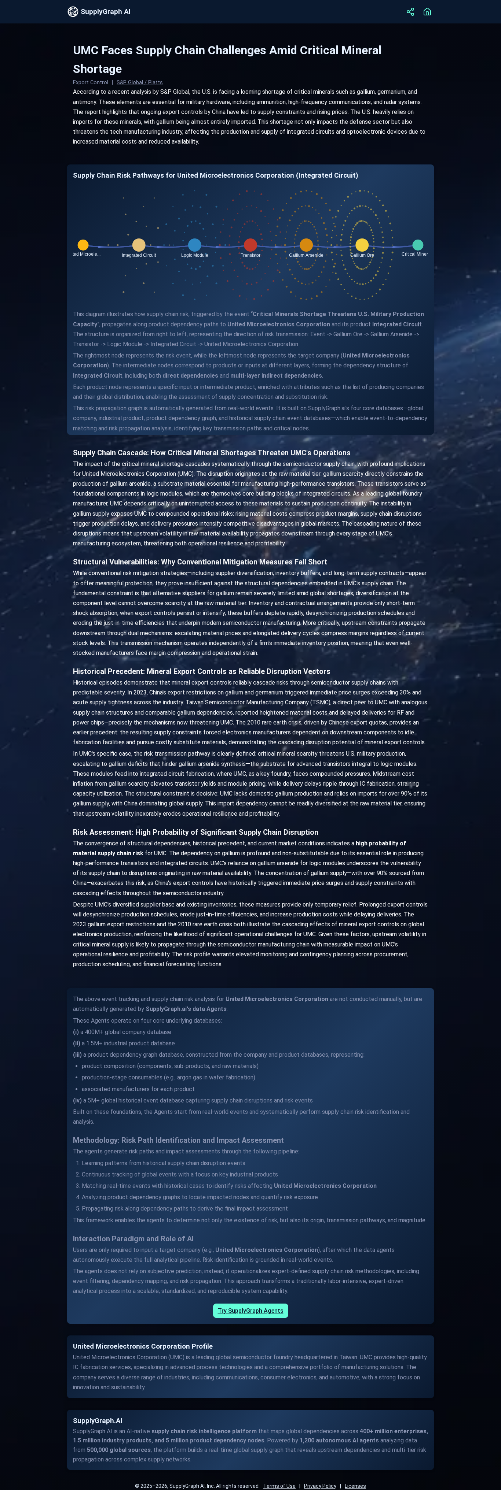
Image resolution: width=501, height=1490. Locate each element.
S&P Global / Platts (140, 82)
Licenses (355, 1486)
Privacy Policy (320, 1486)
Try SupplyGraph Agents (251, 1310)
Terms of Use (279, 1486)
